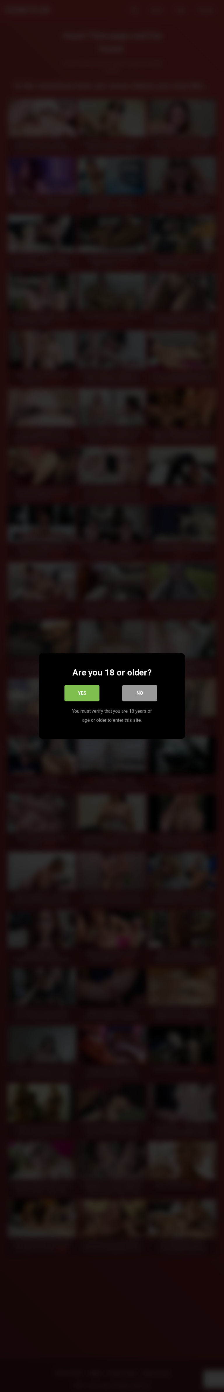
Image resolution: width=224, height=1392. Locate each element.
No (139, 693)
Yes (82, 693)
